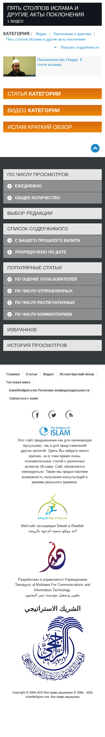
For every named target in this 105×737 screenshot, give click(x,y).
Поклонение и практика (72, 34)
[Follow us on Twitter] (52, 415)
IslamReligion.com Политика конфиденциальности (49, 390)
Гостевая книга (18, 382)
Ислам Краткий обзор (77, 374)
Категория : (17, 33)
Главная (13, 374)
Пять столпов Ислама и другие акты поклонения (46, 39)
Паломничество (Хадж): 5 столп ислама (59, 62)
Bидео (41, 34)
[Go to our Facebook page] (36, 415)
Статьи (31, 374)
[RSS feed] (69, 415)
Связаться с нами (23, 398)
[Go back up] (95, 148)
